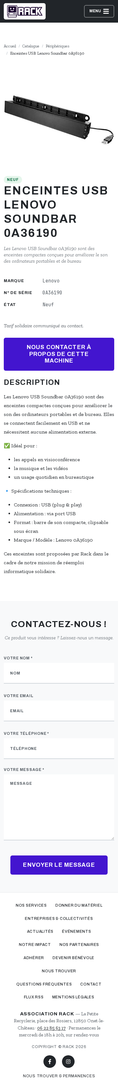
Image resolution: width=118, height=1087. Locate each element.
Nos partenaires (79, 944)
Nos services (31, 905)
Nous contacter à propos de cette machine (59, 354)
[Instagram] (68, 1061)
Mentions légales (73, 997)
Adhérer (34, 958)
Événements (76, 931)
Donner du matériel (79, 905)
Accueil (10, 46)
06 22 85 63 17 (51, 1028)
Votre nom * (18, 658)
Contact (90, 984)
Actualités (40, 931)
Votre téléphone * (26, 733)
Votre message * (24, 769)
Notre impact (35, 944)
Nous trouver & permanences (59, 1076)
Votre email (18, 696)
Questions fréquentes (44, 984)
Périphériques (57, 46)
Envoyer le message (59, 865)
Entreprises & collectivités (59, 918)
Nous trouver (59, 971)
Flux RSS (34, 997)
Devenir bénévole (73, 958)
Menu (95, 11)
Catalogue (30, 46)
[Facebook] (49, 1061)
